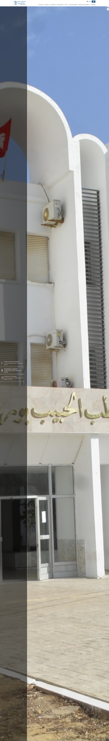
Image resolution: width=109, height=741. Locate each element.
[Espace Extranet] (93, 2)
